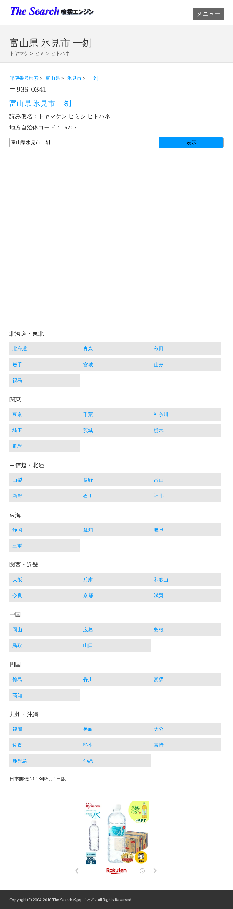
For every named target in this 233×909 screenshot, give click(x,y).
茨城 (88, 430)
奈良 (17, 595)
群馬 (17, 446)
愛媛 (159, 679)
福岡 (17, 729)
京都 (88, 595)
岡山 (17, 629)
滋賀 (159, 595)
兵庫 (88, 579)
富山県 (53, 78)
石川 (88, 496)
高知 (17, 695)
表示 (191, 142)
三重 (17, 545)
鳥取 (17, 645)
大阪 (17, 579)
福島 (17, 380)
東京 (17, 414)
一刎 (93, 78)
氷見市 (74, 78)
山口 (88, 645)
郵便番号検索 (24, 78)
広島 (88, 629)
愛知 (88, 529)
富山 (159, 479)
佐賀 (17, 744)
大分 (159, 729)
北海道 (19, 348)
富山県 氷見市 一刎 (40, 103)
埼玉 (17, 430)
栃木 (159, 430)
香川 (88, 679)
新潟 (17, 496)
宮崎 (159, 744)
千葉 (88, 414)
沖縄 (88, 760)
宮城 (88, 364)
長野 (88, 479)
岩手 (17, 364)
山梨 (17, 479)
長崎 (88, 729)
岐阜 (159, 529)
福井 (159, 496)
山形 (159, 364)
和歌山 (161, 579)
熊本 (88, 744)
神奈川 (161, 414)
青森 (88, 348)
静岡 (17, 529)
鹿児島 (19, 760)
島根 (159, 629)
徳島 (17, 679)
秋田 (159, 348)
